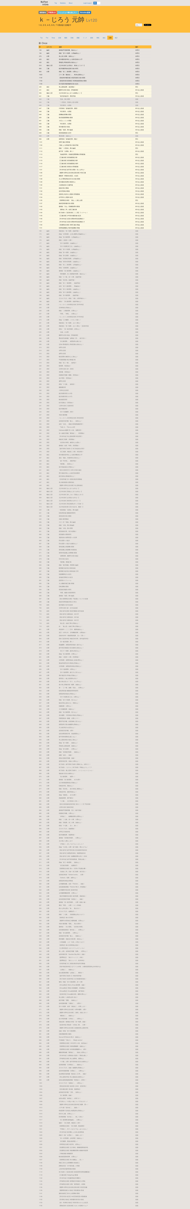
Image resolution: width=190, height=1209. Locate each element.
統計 (116, 38)
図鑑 (78, 38)
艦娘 (65, 38)
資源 (59, 38)
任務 (110, 38)
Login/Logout (87, 3)
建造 (91, 38)
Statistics (63, 3)
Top (56, 3)
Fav (47, 38)
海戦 (97, 38)
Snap (53, 38)
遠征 (104, 38)
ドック (85, 38)
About (70, 3)
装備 (72, 38)
